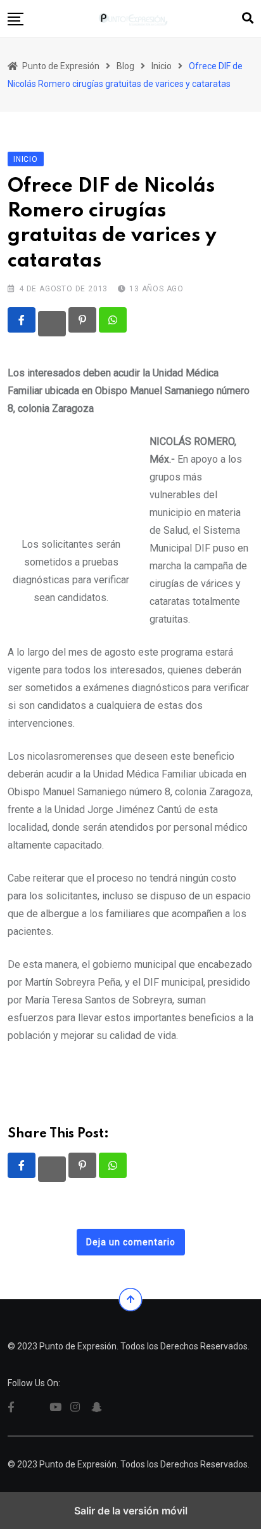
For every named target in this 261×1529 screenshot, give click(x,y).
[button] (15, 19)
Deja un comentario (130, 1242)
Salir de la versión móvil (131, 1510)
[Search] (247, 18)
